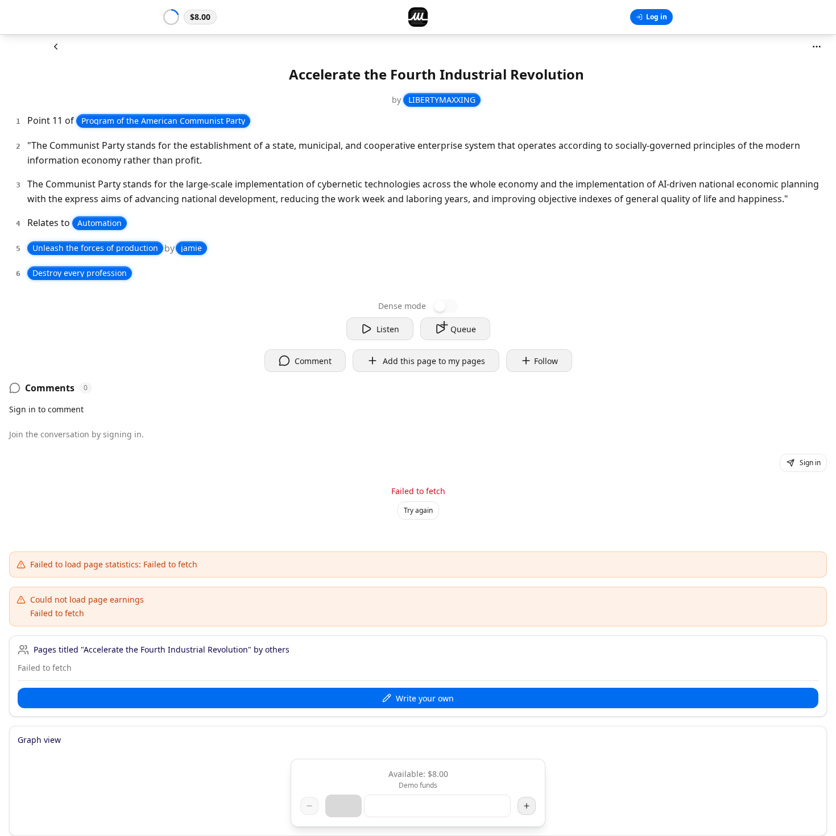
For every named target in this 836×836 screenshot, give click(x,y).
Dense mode (402, 305)
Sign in (810, 462)
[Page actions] (816, 46)
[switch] (445, 306)
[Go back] (55, 46)
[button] (190, 17)
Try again (418, 510)
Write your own (425, 698)
